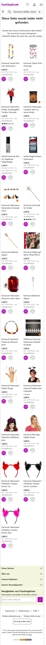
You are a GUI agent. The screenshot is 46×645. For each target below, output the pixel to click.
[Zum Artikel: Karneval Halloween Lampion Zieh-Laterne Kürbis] (33, 95)
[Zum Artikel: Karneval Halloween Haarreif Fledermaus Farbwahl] (33, 374)
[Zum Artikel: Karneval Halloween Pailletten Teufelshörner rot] (11, 469)
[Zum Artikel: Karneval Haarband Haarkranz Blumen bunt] (11, 327)
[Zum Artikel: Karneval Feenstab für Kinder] (33, 194)
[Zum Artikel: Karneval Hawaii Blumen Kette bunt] (11, 51)
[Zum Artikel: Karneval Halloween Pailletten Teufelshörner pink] (11, 516)
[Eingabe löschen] (39, 12)
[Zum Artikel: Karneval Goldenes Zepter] (11, 240)
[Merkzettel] (27, 4)
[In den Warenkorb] (3, 79)
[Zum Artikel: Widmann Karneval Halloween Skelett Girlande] (33, 327)
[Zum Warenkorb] (41, 4)
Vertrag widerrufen (22, 621)
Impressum (10, 611)
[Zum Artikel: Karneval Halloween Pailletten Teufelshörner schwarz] (33, 469)
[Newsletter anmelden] (40, 599)
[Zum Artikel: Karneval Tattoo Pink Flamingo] (33, 51)
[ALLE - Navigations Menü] (2, 11)
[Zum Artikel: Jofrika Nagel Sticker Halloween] (33, 145)
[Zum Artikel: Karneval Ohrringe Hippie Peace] (33, 423)
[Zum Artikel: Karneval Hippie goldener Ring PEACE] (33, 240)
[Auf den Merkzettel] (10, 79)
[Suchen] (10, 12)
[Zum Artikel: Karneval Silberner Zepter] (33, 284)
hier (30, 635)
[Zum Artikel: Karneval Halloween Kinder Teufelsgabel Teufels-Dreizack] (11, 95)
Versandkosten (6, 74)
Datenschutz (24, 611)
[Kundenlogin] (34, 4)
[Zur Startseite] (11, 4)
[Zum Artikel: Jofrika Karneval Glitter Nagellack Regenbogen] (11, 145)
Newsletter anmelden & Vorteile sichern (19, 594)
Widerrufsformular (32, 616)
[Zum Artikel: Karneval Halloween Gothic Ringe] (11, 374)
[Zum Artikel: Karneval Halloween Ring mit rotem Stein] (11, 284)
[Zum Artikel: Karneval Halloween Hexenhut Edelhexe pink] (11, 423)
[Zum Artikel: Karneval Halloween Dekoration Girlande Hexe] (11, 194)
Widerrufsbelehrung (11, 616)
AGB (35, 611)
